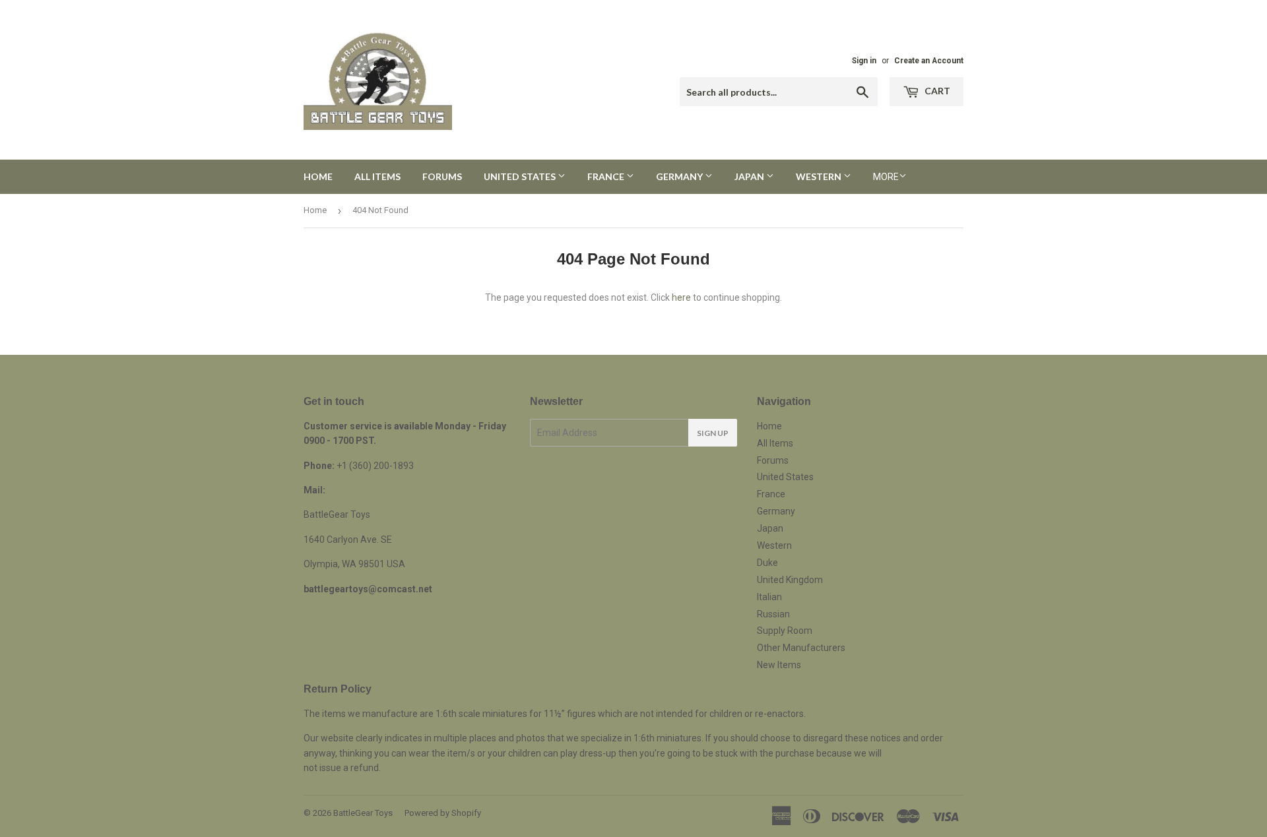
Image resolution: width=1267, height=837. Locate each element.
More (886, 176)
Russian (773, 614)
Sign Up (713, 433)
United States (521, 176)
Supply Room (784, 630)
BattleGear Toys (363, 813)
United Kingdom (790, 579)
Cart (936, 90)
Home (318, 176)
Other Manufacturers (801, 647)
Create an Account (928, 60)
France (606, 176)
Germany (680, 176)
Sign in (864, 60)
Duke (767, 562)
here (681, 297)
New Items (779, 665)
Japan (750, 176)
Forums (442, 176)
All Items (377, 176)
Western (819, 176)
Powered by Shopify (443, 813)
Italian (769, 597)
